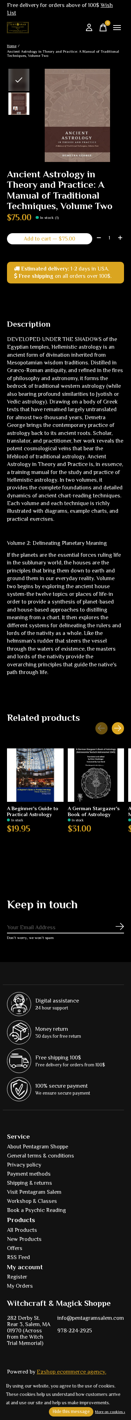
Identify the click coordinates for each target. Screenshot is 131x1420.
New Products (24, 1239)
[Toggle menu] (117, 28)
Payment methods (29, 1174)
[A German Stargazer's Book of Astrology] (96, 775)
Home (11, 46)
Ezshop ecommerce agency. (71, 1372)
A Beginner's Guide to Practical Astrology (32, 811)
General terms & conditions (40, 1156)
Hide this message (71, 1411)
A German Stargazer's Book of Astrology (93, 811)
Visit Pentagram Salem (34, 1192)
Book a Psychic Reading (36, 1210)
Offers (14, 1248)
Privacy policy (24, 1165)
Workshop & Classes (32, 1201)
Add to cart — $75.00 (49, 239)
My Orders (20, 1286)
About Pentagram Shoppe (37, 1147)
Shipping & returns (29, 1183)
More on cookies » (110, 1412)
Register (17, 1277)
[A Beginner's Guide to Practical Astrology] (35, 775)
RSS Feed (18, 1257)
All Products (22, 1230)
